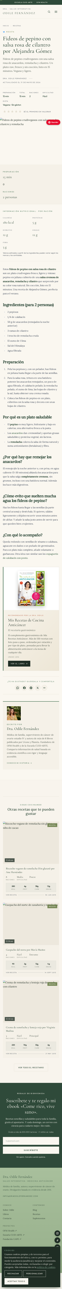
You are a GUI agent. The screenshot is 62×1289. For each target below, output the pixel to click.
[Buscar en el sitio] (49, 12)
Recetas (17, 26)
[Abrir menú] (56, 12)
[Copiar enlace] (44, 687)
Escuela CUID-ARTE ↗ (14, 1235)
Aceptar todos (16, 1281)
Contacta (7, 1218)
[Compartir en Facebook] (24, 687)
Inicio (6, 26)
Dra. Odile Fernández (23, 728)
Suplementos (39, 1218)
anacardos (17, 433)
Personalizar (34, 1273)
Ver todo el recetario (31, 1067)
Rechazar (13, 1273)
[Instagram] (57, 1233)
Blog (35, 1210)
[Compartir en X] (37, 687)
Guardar (54, 122)
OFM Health (41, 2)
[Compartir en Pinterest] (31, 687)
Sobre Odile (8, 1210)
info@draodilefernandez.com (20, 1196)
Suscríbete (31, 1150)
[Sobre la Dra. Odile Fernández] (14, 713)
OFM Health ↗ (10, 1230)
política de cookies (46, 1267)
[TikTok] (57, 1240)
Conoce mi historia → (19, 763)
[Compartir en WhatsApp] (17, 687)
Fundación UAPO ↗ (12, 1239)
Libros (6, 1214)
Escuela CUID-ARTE (24, 2)
